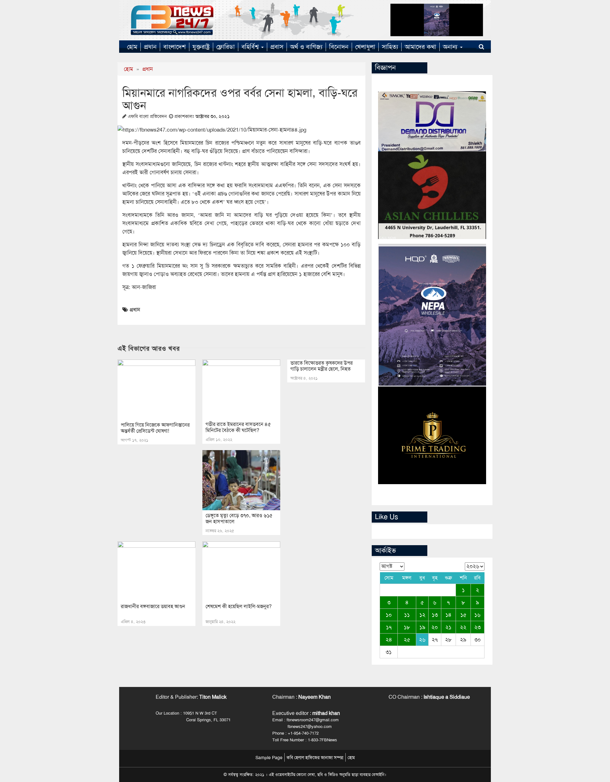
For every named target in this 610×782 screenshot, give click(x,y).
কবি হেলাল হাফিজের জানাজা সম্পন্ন (315, 757)
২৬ (422, 639)
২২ (463, 627)
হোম (132, 47)
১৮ (407, 627)
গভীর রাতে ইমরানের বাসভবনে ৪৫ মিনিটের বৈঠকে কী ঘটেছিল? (238, 427)
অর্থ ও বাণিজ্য (306, 47)
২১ (448, 627)
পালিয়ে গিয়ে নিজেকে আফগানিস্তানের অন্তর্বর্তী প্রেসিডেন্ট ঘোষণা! (155, 428)
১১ (407, 614)
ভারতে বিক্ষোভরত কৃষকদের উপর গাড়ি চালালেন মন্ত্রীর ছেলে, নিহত (321, 366)
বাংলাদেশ (174, 47)
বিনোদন (339, 47)
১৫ (463, 614)
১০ (389, 614)
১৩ (435, 614)
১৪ (448, 614)
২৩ (477, 627)
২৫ (407, 639)
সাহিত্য (390, 47)
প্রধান (150, 47)
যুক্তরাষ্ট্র (201, 47)
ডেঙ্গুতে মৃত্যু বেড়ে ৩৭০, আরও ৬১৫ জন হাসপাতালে (239, 518)
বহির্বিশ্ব (251, 47)
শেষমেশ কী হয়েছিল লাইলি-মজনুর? (239, 606)
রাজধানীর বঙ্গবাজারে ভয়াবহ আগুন (153, 606)
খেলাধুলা (365, 47)
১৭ (389, 627)
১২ (422, 614)
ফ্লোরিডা (225, 47)
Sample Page (268, 757)
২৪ (389, 639)
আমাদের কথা (420, 47)
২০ (434, 627)
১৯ (422, 627)
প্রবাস (276, 47)
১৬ (477, 614)
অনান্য (451, 47)
